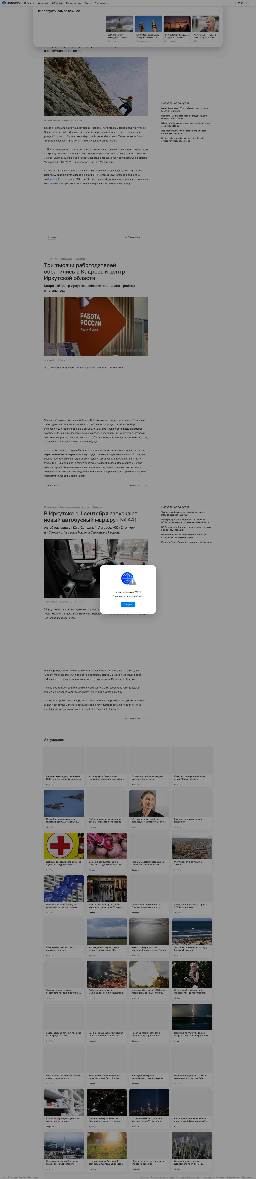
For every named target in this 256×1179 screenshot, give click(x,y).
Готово (128, 604)
